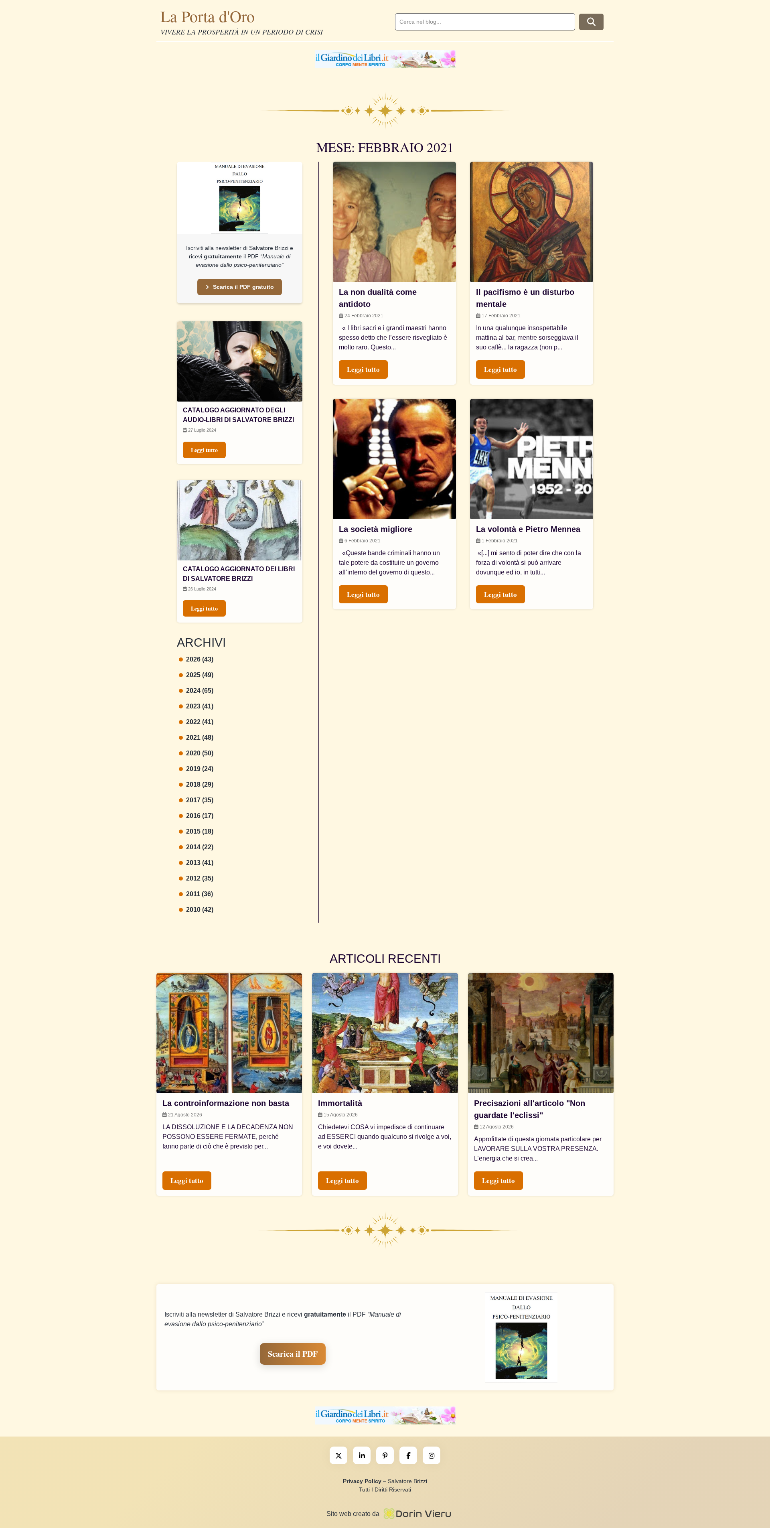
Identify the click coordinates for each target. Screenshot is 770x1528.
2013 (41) (199, 862)
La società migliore (375, 529)
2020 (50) (199, 753)
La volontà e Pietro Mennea (528, 529)
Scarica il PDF (293, 1354)
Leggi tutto (204, 450)
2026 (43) (199, 659)
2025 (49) (199, 675)
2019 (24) (199, 768)
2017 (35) (199, 800)
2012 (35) (199, 878)
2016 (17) (199, 815)
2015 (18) (199, 831)
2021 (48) (199, 737)
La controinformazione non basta (225, 1103)
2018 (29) (199, 784)
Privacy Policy (362, 1481)
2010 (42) (199, 909)
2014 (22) (199, 847)
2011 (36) (199, 894)
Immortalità (340, 1103)
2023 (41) (199, 706)
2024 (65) (199, 690)
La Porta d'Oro (207, 15)
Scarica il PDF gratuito (243, 287)
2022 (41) (199, 721)
